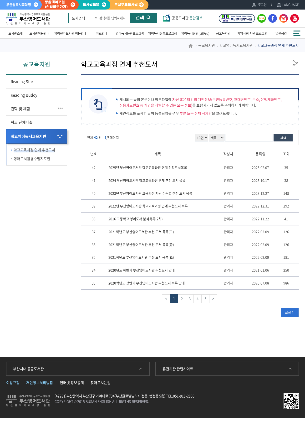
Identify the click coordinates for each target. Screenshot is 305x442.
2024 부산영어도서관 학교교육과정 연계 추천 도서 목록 (146, 180)
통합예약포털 (56, 4)
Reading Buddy (24, 95)
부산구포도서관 (126, 5)
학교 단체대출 (22, 122)
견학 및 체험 (20, 108)
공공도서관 (187, 18)
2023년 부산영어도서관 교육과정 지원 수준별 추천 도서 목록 (150, 193)
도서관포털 (91, 5)
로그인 (262, 4)
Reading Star (22, 81)
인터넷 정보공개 (72, 382)
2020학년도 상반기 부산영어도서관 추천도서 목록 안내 (146, 283)
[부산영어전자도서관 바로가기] (237, 18)
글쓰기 (290, 312)
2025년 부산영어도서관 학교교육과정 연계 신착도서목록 (147, 167)
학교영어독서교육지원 (28, 136)
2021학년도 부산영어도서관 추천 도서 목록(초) (141, 257)
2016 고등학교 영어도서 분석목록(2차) (135, 218)
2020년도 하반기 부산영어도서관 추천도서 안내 (141, 270)
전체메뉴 (297, 31)
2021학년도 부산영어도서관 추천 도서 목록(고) (141, 231)
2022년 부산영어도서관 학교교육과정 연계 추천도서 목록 (148, 205)
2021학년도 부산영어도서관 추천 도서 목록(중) (141, 244)
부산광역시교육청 (18, 4)
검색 (140, 18)
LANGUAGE (290, 4)
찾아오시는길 (101, 382)
